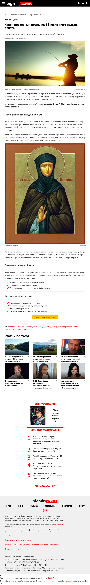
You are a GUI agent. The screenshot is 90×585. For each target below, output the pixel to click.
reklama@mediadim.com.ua (49, 559)
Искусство (67, 506)
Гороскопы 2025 (37, 14)
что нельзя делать (25, 326)
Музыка (34, 506)
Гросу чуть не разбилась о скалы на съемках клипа (14, 383)
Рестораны (50, 506)
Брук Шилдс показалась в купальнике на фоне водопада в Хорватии (42, 384)
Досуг (15, 19)
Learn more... (69, 581)
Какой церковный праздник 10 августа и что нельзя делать (14, 358)
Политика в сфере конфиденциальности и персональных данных (32, 544)
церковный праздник (63, 326)
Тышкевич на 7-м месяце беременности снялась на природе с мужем (47, 466)
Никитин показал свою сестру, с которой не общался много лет (70, 358)
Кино (20, 506)
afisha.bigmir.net (58, 524)
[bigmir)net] (13, 3)
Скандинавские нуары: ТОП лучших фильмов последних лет (47, 449)
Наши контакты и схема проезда (18, 540)
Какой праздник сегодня (15, 14)
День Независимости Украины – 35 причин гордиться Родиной (47, 457)
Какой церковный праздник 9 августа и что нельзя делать (42, 358)
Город (8, 506)
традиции (13, 326)
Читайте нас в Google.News (45, 317)
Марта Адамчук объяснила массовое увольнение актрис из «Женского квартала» (70, 384)
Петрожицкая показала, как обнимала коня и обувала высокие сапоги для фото (47, 475)
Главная (8, 19)
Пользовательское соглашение (17, 549)
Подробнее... (52, 578)
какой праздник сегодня (43, 326)
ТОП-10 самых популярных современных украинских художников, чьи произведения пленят (46, 440)
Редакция (8, 535)
